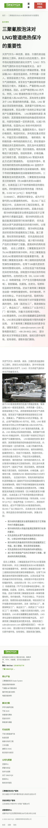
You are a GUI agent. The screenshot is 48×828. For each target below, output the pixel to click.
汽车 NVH (5, 711)
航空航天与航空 (7, 753)
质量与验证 (6, 768)
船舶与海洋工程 (7, 741)
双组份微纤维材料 (8, 685)
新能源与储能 (7, 722)
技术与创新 (6, 772)
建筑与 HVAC (7, 749)
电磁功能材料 (7, 696)
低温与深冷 (6, 719)
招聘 (9, 825)
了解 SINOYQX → (8, 669)
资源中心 (5, 764)
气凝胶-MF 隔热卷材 (9, 688)
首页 (3, 16)
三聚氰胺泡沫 (33, 569)
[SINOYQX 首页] (12, 5)
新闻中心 (5, 779)
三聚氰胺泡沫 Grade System (12, 681)
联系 (14, 825)
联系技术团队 (39, 5)
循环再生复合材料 (8, 692)
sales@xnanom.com (11, 625)
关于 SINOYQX (7, 775)
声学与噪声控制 (7, 707)
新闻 (3, 825)
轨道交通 (5, 738)
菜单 (29, 5)
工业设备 (5, 745)
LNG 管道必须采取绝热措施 (18, 432)
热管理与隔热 (7, 715)
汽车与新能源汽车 (8, 734)
